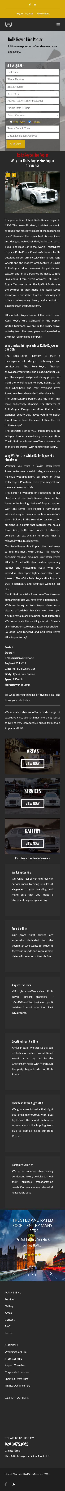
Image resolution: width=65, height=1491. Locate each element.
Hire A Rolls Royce (16, 1456)
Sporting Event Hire (16, 1378)
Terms (8, 1333)
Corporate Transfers (17, 1372)
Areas (8, 1312)
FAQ (7, 1326)
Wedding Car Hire (16, 1351)
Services (10, 1299)
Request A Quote (24, 13)
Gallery (9, 1306)
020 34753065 (43, 13)
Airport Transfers (15, 1365)
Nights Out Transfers (17, 1385)
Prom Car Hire (13, 1358)
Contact (10, 1319)
